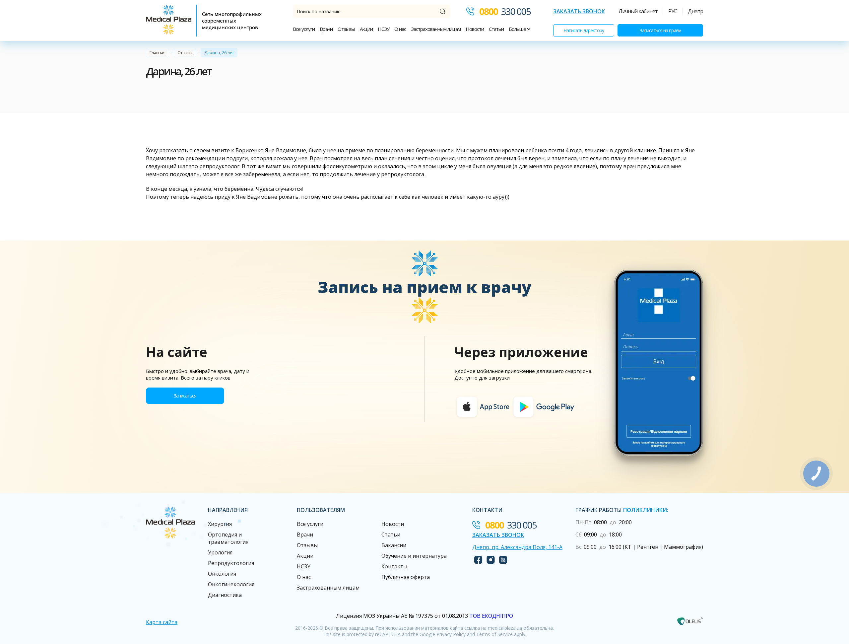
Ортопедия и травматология (228, 538)
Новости (475, 29)
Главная (157, 52)
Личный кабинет (638, 11)
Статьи (496, 29)
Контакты (394, 566)
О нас (400, 29)
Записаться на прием (660, 30)
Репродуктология (231, 563)
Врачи (326, 29)
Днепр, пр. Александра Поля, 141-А (517, 547)
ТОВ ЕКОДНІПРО (491, 615)
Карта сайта (161, 622)
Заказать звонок (579, 11)
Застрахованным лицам (436, 29)
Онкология (222, 573)
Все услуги (304, 29)
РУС (672, 11)
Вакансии (393, 545)
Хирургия (220, 524)
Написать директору (583, 30)
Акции (366, 29)
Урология (220, 552)
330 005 (505, 11)
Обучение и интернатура (414, 555)
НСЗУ (383, 29)
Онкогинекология (231, 584)
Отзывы (346, 29)
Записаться (185, 396)
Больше (518, 29)
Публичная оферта (405, 577)
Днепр (695, 11)
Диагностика (225, 595)
